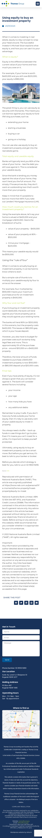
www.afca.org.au (24, 821)
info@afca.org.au (23, 823)
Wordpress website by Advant (21, 832)
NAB (8, 471)
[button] (38, 4)
